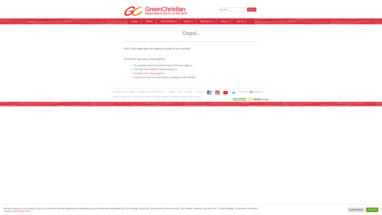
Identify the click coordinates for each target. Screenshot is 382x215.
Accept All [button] (372, 210)
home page (155, 73)
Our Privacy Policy (22, 211)
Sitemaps (199, 92)
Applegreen (258, 92)
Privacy (188, 92)
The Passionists (157, 92)
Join (180, 92)
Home (134, 21)
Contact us (139, 77)
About (149, 21)
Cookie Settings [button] (356, 210)
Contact (171, 92)
